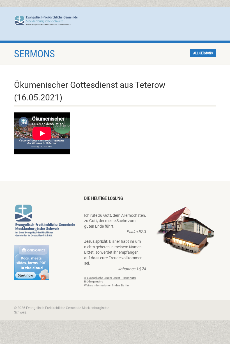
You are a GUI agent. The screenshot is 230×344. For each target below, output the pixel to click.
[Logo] (46, 20)
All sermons (203, 53)
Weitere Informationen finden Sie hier (106, 285)
